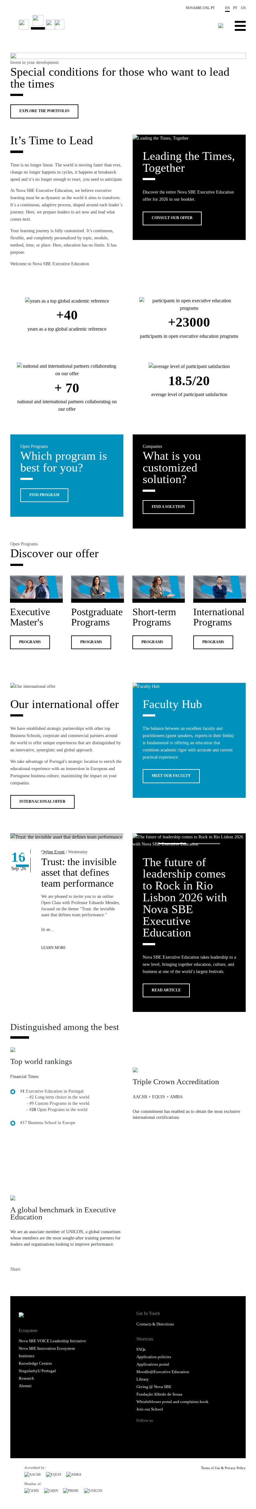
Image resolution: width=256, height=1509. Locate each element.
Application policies (153, 1357)
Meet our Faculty (171, 776)
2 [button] (206, 843)
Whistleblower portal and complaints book (172, 1402)
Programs (30, 642)
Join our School (149, 1409)
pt (235, 8)
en (227, 8)
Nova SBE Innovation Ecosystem (47, 1348)
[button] (83, 51)
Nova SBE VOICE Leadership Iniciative (52, 1341)
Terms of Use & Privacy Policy (223, 1468)
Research (26, 1378)
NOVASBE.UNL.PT (200, 8)
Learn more (53, 948)
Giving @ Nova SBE (153, 1387)
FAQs (140, 1349)
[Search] (220, 25)
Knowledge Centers (35, 1363)
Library (142, 1379)
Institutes (26, 1356)
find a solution (168, 507)
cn (243, 8)
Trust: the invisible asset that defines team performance (78, 872)
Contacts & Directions (155, 1324)
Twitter (27, 1281)
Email (49, 1281)
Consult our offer (172, 218)
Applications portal (152, 1364)
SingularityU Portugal (37, 1371)
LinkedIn (38, 1281)
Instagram (165, 1431)
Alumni (25, 1386)
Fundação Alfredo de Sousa (159, 1394)
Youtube (177, 1431)
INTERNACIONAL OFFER (42, 802)
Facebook (15, 1281)
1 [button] (172, 843)
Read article (166, 990)
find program (44, 495)
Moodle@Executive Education (162, 1372)
